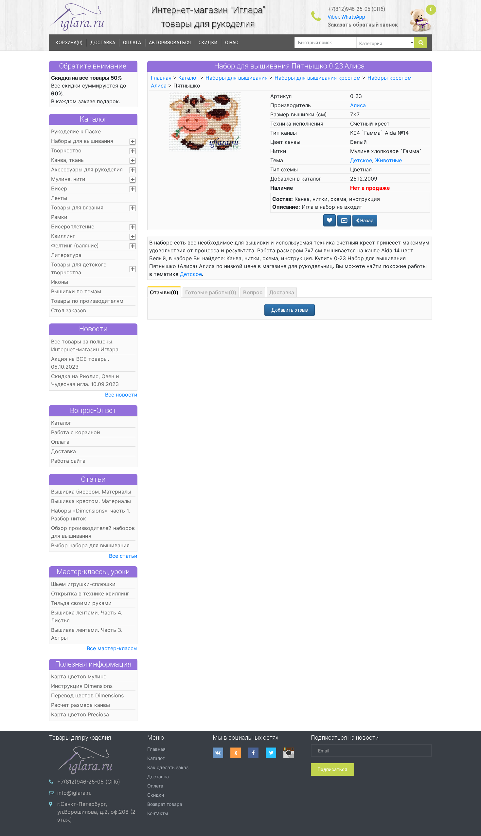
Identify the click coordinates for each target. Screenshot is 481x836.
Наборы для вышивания (82, 141)
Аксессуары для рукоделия (87, 169)
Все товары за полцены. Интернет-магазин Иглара (84, 345)
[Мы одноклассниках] (239, 753)
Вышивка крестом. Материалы (91, 501)
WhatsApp (353, 17)
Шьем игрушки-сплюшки (83, 584)
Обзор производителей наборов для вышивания (93, 532)
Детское (361, 160)
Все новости (121, 394)
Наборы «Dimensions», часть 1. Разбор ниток (90, 514)
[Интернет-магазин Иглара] (77, 17)
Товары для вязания (77, 207)
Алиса (358, 105)
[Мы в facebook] (257, 753)
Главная (161, 77)
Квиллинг (63, 236)
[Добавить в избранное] (329, 220)
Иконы (59, 282)
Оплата (60, 441)
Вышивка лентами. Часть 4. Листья (86, 616)
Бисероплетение (72, 226)
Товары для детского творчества (79, 268)
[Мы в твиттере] (274, 753)
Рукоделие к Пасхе (76, 131)
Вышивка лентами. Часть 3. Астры (86, 634)
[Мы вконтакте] (221, 753)
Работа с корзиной (75, 432)
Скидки (155, 795)
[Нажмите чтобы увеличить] (205, 121)
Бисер (59, 188)
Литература (66, 255)
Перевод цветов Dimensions (87, 695)
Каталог (93, 119)
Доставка (63, 451)
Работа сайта (68, 460)
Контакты (157, 813)
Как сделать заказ (167, 767)
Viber (333, 17)
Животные (388, 160)
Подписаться (332, 769)
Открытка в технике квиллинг (90, 593)
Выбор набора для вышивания (90, 545)
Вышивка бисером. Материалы (91, 491)
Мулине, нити (68, 179)
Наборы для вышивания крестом (318, 77)
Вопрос (252, 292)
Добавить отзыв (289, 310)
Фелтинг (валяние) (75, 245)
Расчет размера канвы (80, 705)
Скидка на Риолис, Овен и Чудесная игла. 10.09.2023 (85, 380)
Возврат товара (164, 804)
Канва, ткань (67, 160)
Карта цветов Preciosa (80, 714)
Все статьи (123, 556)
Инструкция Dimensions (82, 686)
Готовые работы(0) (210, 292)
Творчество (66, 150)
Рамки (59, 217)
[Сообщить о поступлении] (344, 220)
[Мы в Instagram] (292, 753)
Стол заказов (68, 310)
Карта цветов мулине (78, 676)
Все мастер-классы (112, 648)
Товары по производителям (87, 301)
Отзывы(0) (164, 292)
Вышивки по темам (76, 291)
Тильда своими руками (81, 603)
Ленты (59, 198)
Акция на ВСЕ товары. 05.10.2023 (80, 363)
